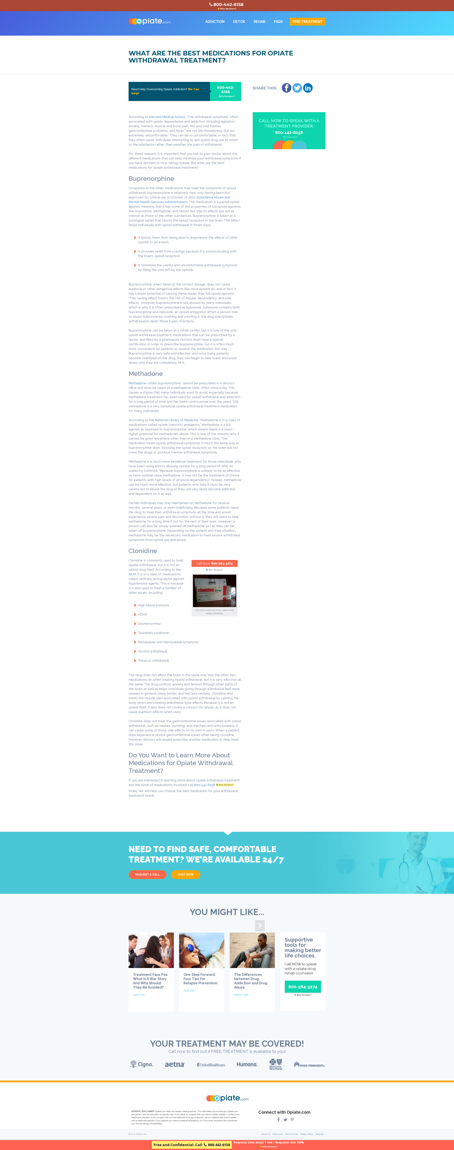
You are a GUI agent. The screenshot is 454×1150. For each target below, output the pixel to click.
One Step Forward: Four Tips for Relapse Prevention (200, 978)
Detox (239, 21)
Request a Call (147, 874)
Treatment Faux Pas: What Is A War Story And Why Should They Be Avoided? (150, 980)
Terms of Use (291, 1134)
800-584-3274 (222, 563)
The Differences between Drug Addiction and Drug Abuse (250, 980)
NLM (132, 574)
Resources (278, 1134)
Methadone (137, 383)
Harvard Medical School (167, 117)
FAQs (278, 21)
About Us (265, 1134)
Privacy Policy (306, 1134)
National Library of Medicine (176, 420)
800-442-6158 (226, 91)
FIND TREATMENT (308, 21)
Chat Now (186, 874)
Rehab (259, 21)
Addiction (215, 21)
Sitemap (320, 1134)
